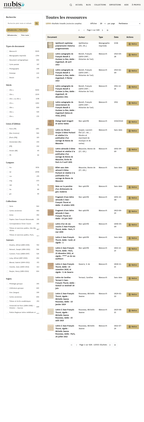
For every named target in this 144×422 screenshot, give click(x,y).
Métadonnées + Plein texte (17, 30)
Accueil (79, 5)
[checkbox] (23, 51)
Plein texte (25, 35)
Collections (100, 5)
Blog (88, 5)
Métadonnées (12, 35)
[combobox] (23, 23)
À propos (136, 5)
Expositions (115, 5)
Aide (126, 5)
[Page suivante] (102, 30)
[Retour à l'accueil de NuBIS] (13, 5)
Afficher (93, 24)
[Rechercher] (71, 5)
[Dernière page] (107, 30)
